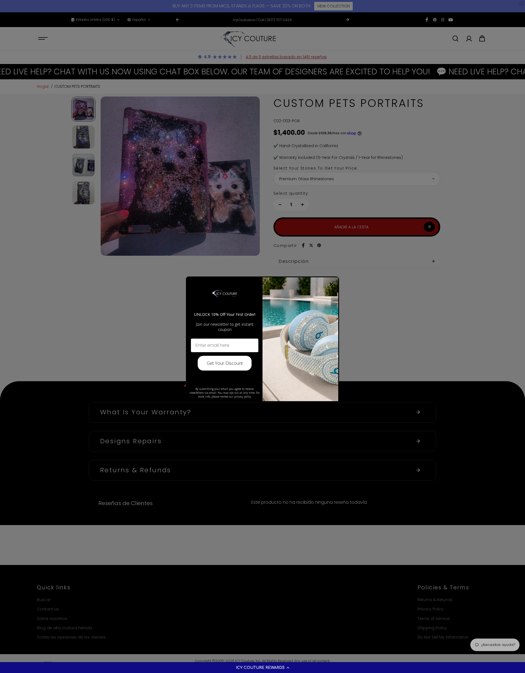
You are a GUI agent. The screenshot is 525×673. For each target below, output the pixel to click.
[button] (262, 667)
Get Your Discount (225, 363)
